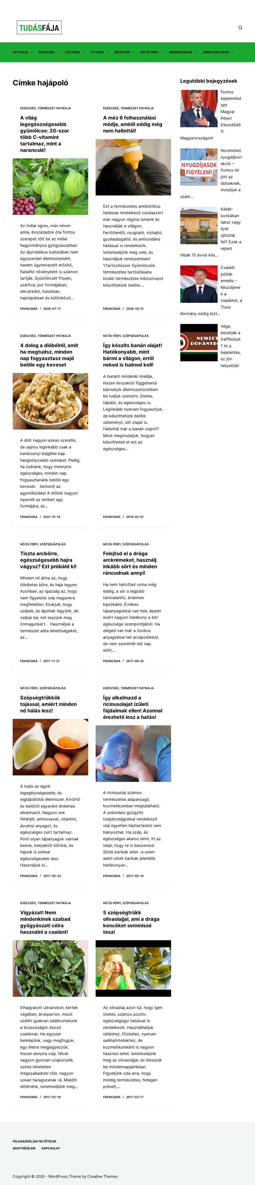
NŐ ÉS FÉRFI (149, 52)
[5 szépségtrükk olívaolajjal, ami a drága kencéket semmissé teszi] (133, 968)
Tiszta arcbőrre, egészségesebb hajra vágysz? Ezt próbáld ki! (48, 560)
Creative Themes (102, 1176)
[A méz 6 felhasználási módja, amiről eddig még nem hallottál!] (133, 167)
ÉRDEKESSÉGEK (180, 52)
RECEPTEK (122, 52)
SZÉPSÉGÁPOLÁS (136, 336)
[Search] (240, 27)
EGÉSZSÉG (47, 52)
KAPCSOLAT (51, 1148)
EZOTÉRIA (72, 52)
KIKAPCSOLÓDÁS (216, 52)
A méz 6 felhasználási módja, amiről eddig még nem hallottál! (132, 124)
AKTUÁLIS (20, 52)
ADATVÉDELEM (24, 1148)
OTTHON (97, 52)
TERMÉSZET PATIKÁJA (54, 108)
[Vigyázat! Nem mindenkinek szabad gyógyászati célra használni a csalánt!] (50, 968)
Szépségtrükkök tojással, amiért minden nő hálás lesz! (48, 704)
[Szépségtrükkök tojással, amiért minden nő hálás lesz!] (50, 747)
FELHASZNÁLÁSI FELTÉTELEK (34, 1141)
